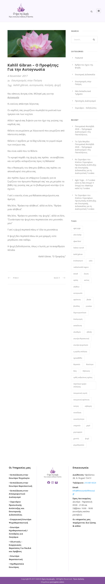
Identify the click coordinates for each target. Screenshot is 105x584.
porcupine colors (57, 582)
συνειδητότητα (78, 419)
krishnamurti (78, 261)
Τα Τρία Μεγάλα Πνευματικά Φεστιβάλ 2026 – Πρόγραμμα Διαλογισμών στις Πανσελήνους (84, 147)
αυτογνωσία (36, 85)
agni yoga (77, 228)
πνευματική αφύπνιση (81, 400)
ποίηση (49, 85)
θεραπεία (76, 364)
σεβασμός (88, 406)
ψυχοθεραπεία (78, 445)
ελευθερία (77, 332)
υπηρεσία (76, 425)
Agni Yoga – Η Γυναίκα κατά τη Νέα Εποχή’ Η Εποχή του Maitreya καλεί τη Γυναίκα (85, 184)
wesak (75, 274)
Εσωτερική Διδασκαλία (85, 74)
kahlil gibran (20, 85)
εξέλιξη (89, 332)
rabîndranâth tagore (81, 267)
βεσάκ (89, 299)
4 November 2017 (18, 76)
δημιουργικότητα (79, 312)
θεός (75, 371)
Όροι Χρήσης (78, 579)
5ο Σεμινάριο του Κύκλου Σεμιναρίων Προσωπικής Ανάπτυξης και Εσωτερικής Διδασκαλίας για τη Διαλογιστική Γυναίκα (85, 202)
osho (90, 261)
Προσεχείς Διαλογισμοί (85, 101)
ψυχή (57, 85)
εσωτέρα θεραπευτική (81, 338)
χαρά (88, 425)
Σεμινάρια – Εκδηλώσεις (85, 108)
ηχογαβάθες (77, 358)
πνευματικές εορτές (80, 393)
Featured (79, 57)
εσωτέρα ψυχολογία (80, 345)
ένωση (86, 274)
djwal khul (77, 241)
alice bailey (77, 235)
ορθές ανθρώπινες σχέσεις (82, 377)
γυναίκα (89, 306)
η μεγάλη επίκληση (80, 351)
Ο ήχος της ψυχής (47, 579)
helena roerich (78, 248)
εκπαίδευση (77, 325)
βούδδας (76, 306)
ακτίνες (86, 280)
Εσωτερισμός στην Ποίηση (26, 80)
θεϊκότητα (89, 364)
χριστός (76, 438)
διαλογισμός (78, 319)
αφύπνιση (77, 299)
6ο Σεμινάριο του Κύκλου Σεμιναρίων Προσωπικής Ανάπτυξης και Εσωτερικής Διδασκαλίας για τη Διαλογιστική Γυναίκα (85, 166)
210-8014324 (90, 482)
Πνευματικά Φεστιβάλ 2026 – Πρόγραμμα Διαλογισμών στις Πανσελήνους (84, 130)
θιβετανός (86, 371)
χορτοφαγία (77, 432)
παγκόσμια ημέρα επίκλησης (79, 385)
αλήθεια (76, 287)
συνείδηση (77, 412)
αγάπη (75, 280)
